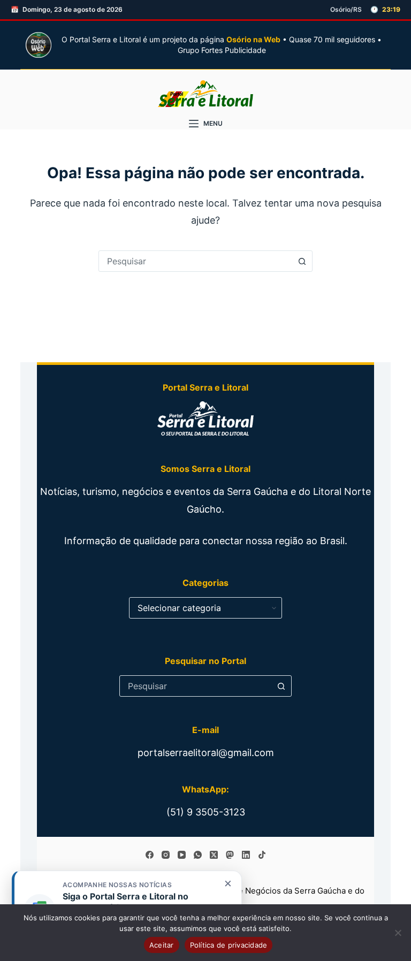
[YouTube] (182, 855)
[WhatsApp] (198, 855)
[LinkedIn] (246, 855)
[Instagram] (166, 855)
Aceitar (161, 945)
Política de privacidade (229, 945)
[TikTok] (262, 855)
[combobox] (195, 261)
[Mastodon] (230, 855)
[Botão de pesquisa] (302, 261)
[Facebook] (150, 855)
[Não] (397, 932)
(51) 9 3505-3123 (205, 812)
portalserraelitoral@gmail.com (206, 752)
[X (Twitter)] (214, 855)
